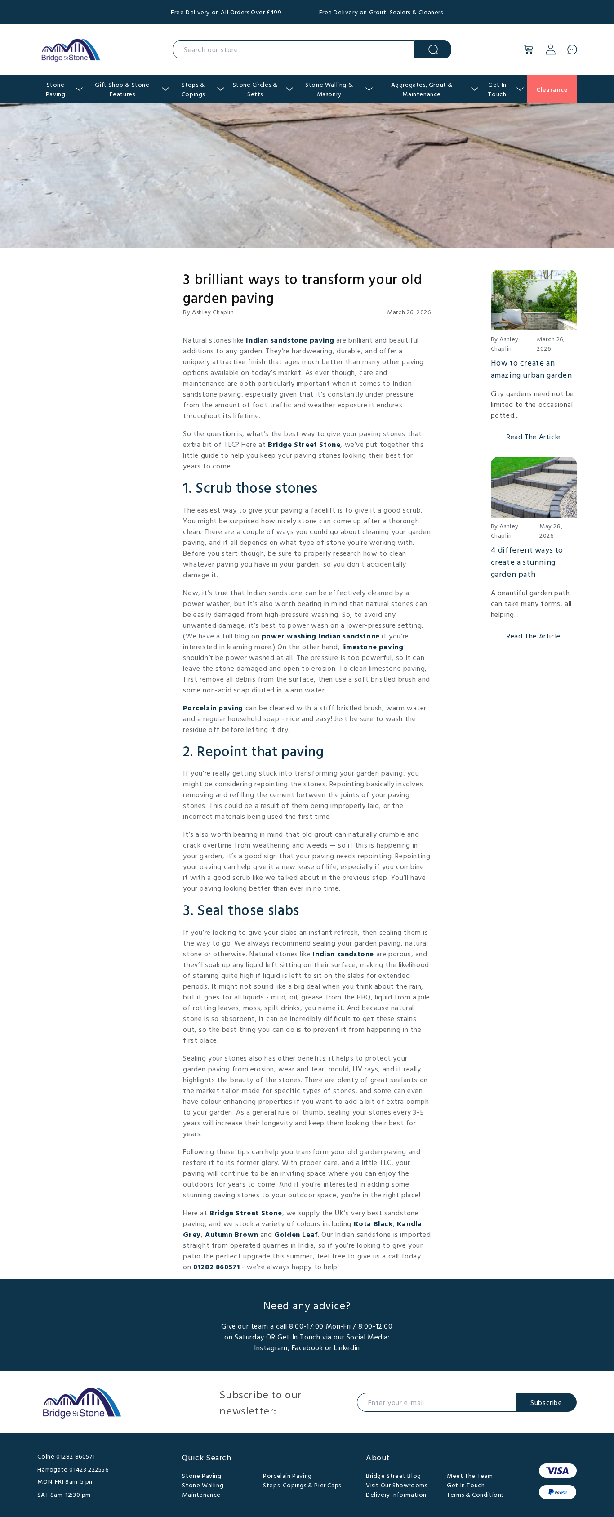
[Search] (433, 49)
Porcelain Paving (287, 1475)
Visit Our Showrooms (396, 1485)
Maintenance (201, 1494)
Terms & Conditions (475, 1494)
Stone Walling (202, 1485)
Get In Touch (466, 1485)
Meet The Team (470, 1475)
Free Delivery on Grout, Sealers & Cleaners (381, 12)
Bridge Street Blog (393, 1475)
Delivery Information (396, 1494)
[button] (529, 49)
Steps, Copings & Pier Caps (302, 1485)
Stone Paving (201, 1475)
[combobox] (294, 49)
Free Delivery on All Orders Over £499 (226, 12)
